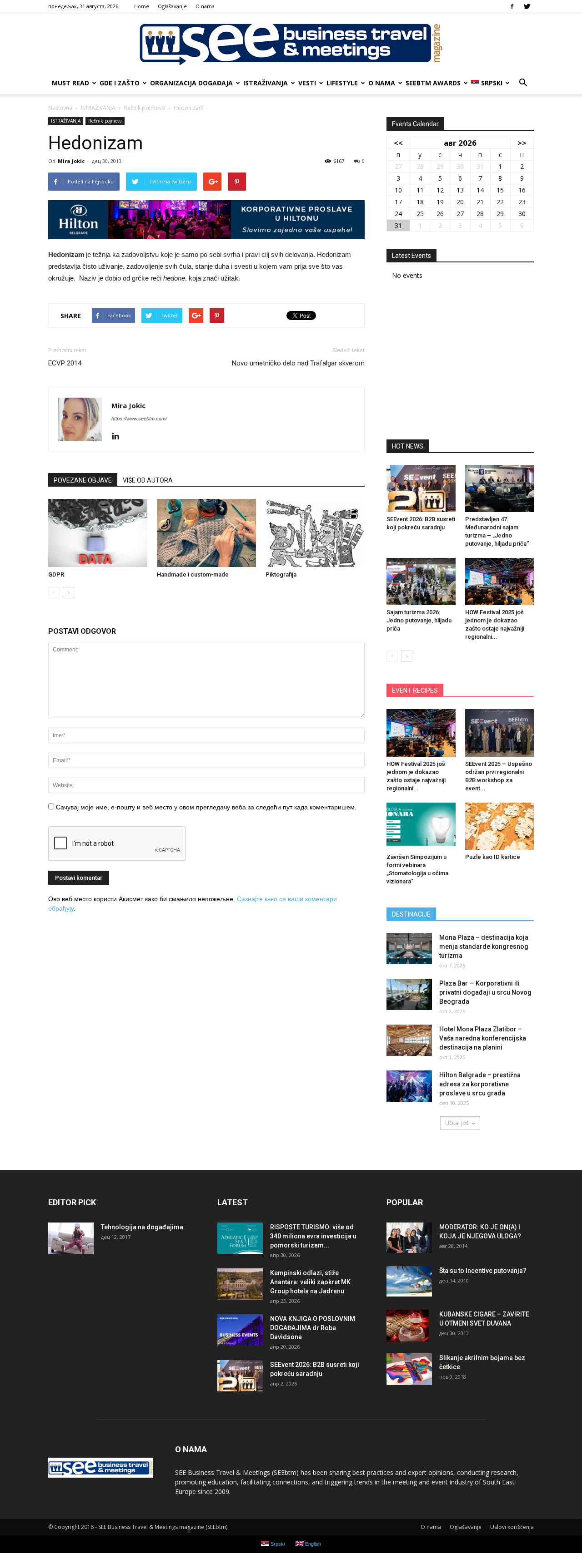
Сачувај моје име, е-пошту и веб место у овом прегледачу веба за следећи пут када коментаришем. (206, 807)
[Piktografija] (315, 533)
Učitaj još (457, 1123)
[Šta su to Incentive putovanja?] (409, 1281)
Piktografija (281, 574)
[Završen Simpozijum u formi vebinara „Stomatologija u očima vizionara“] (421, 826)
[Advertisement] (460, 362)
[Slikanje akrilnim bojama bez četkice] (409, 1369)
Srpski (491, 83)
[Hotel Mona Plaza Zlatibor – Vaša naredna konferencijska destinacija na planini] (409, 1040)
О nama (205, 6)
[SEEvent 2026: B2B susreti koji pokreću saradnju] (421, 488)
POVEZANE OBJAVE (83, 480)
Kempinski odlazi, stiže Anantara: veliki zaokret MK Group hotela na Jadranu (310, 1282)
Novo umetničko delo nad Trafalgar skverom (298, 363)
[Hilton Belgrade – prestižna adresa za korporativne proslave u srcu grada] (409, 1086)
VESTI (307, 83)
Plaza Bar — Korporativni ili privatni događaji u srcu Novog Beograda (485, 992)
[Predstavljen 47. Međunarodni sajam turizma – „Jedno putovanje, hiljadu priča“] (499, 488)
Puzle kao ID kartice (492, 856)
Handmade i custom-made (193, 574)
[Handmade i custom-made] (206, 533)
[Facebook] (512, 6)
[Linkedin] (118, 436)
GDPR (56, 574)
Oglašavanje (172, 6)
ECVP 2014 (64, 363)
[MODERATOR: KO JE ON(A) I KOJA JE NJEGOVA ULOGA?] (409, 1238)
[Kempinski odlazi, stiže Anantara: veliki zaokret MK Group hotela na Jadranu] (240, 1284)
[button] (523, 83)
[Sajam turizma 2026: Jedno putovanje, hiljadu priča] (421, 581)
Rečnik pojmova (105, 121)
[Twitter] (527, 6)
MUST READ (70, 83)
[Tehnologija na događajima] (71, 1238)
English (312, 1544)
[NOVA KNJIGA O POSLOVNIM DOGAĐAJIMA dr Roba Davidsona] (240, 1330)
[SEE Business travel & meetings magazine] (291, 43)
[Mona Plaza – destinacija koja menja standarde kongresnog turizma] (409, 948)
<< (398, 143)
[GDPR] (97, 533)
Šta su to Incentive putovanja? (483, 1270)
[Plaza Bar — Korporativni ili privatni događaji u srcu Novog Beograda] (409, 994)
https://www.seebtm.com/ (139, 418)
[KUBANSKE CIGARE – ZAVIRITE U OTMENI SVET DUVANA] (407, 1325)
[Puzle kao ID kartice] (499, 826)
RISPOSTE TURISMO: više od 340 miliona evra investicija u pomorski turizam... (313, 1236)
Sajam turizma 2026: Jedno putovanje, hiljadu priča (419, 620)
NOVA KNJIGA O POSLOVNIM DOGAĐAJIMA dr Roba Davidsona (312, 1328)
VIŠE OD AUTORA (148, 480)
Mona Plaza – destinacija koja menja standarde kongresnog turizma (483, 946)
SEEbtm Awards (433, 83)
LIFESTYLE (342, 83)
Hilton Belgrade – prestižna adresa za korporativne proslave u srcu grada (480, 1084)
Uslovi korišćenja (512, 1527)
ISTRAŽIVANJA (265, 83)
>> (522, 143)
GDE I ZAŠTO (120, 83)
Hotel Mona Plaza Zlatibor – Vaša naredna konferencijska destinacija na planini (482, 1038)
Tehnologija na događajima (142, 1227)
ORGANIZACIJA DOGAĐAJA (191, 83)
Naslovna (60, 108)
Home (141, 6)
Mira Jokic (71, 161)
